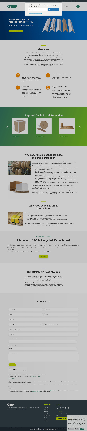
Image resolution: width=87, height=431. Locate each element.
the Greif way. (58, 287)
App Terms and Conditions (63, 428)
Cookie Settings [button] (71, 428)
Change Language (53, 9)
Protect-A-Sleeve (16, 136)
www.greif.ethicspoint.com (53, 390)
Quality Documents (39, 429)
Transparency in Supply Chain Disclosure (52, 428)
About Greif (46, 409)
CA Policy (37, 428)
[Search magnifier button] (78, 6)
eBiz (34, 429)
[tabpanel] (20, 127)
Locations (63, 1)
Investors (59, 1)
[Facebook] (60, 408)
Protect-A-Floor (40, 136)
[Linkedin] (66, 408)
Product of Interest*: (12, 338)
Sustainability (47, 415)
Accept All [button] (82, 428)
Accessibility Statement (47, 429)
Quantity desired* (12, 345)
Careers (55, 1)
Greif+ (67, 1)
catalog (53, 285)
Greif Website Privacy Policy (36, 376)
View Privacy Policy (11, 378)
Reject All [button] (77, 428)
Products (46, 411)
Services (46, 413)
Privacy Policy (32, 428)
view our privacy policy (75, 424)
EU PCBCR (46, 421)
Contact (71, 1)
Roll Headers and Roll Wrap (66, 136)
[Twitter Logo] (57, 408)
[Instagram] (68, 408)
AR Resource (53, 429)
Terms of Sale (41, 428)
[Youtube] (63, 408)
